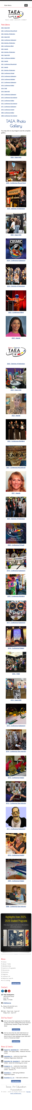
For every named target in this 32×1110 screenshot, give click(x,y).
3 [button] (10, 950)
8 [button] (23, 950)
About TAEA (6, 964)
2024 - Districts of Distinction (8, 43)
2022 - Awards (4, 61)
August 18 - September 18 (11, 1050)
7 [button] (20, 950)
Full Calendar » (16, 1081)
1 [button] (6, 950)
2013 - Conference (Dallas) (7, 100)
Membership (6, 966)
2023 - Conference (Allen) (7, 46)
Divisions (5, 972)
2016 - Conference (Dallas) (7, 85)
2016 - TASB (4, 88)
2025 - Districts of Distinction (8, 34)
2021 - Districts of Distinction (8, 70)
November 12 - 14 (9, 1077)
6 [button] (18, 950)
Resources (6, 970)
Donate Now (16, 983)
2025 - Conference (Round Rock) (9, 31)
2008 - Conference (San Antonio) (9, 116)
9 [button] (25, 950)
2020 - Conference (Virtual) (7, 73)
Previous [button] (2, 939)
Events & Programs (9, 968)
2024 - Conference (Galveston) (8, 40)
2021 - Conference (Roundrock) (8, 64)
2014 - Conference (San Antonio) (9, 97)
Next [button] (30, 939)
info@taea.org (7, 1003)
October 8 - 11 (8, 1066)
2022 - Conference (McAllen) (8, 58)
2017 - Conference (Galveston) (8, 82)
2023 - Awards (4, 49)
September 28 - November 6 (12, 1061)
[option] (16, 939)
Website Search (7, 978)
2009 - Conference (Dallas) (7, 112)
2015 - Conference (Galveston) (8, 94)
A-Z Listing (6, 980)
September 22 (8, 1056)
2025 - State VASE (5, 37)
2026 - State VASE (5, 28)
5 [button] (15, 950)
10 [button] (28, 950)
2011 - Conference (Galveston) (8, 106)
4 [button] (13, 950)
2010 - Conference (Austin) (7, 109)
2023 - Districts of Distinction (8, 52)
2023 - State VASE (5, 55)
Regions (5, 974)
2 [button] (8, 950)
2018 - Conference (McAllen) (8, 79)
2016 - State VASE (5, 91)
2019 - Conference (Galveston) (8, 76)
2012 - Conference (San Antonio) (9, 103)
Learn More (16, 1029)
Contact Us (6, 976)
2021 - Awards (4, 67)
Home (4, 962)
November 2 (7, 1073)
